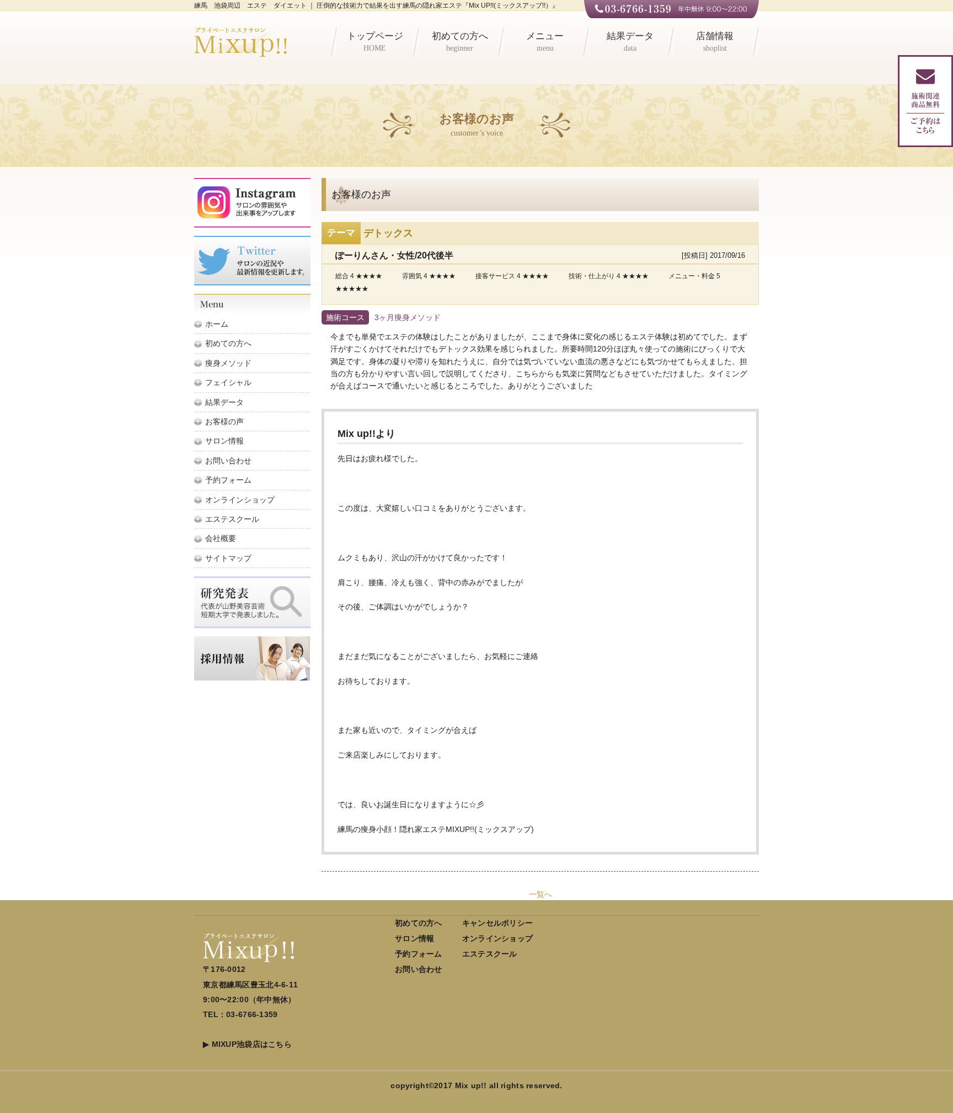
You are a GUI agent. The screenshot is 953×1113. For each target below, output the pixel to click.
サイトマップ (228, 558)
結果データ (630, 41)
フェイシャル (228, 382)
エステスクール (232, 519)
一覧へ (540, 894)
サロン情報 (224, 440)
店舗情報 (715, 41)
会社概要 (220, 538)
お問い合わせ (228, 460)
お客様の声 (224, 421)
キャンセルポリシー (497, 923)
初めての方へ (460, 41)
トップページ (375, 41)
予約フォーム (228, 480)
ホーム (216, 324)
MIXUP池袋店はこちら (252, 1044)
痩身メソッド (228, 363)
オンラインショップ (240, 499)
